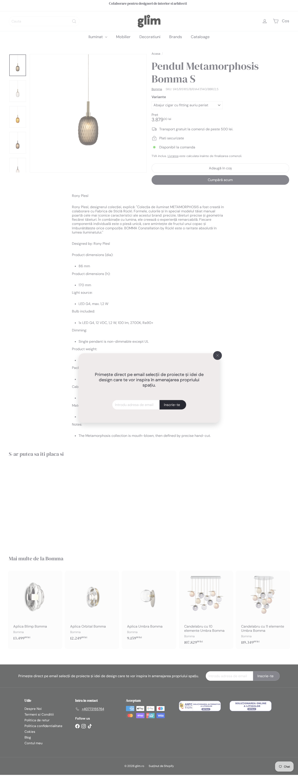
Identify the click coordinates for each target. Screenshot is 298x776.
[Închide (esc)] (217, 355)
